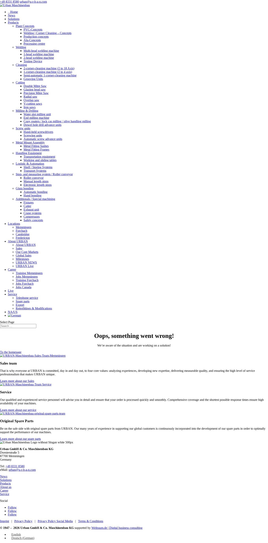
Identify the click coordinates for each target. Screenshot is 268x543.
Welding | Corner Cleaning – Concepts (47, 33)
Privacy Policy (23, 521)
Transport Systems (35, 170)
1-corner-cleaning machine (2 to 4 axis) (48, 72)
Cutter (27, 206)
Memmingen (23, 227)
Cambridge (22, 234)
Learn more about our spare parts (20, 438)
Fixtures (29, 202)
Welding (21, 47)
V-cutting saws (33, 103)
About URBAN (18, 241)
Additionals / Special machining (35, 199)
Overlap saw (31, 100)
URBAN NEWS (26, 262)
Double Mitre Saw (35, 86)
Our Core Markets (27, 252)
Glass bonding (25, 188)
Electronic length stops (38, 184)
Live (11, 290)
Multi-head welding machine (41, 50)
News (11, 15)
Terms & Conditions (90, 521)
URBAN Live (25, 266)
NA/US (12, 312)
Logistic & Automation (30, 163)
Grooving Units (33, 79)
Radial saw (30, 96)
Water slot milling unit (37, 114)
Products (13, 22)
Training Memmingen (29, 273)
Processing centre (34, 43)
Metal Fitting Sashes (36, 146)
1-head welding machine (39, 54)
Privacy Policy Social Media (55, 521)
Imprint (4, 521)
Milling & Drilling (27, 110)
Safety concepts (33, 220)
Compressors (32, 216)
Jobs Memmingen (27, 276)
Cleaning (21, 64)
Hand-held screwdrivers (38, 132)
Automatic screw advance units (43, 139)
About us (5, 487)
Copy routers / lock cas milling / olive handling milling (57, 121)
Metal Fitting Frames (36, 149)
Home (13, 12)
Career (12, 269)
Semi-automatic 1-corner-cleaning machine (50, 75)
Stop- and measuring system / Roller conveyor (44, 174)
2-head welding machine (39, 57)
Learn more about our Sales (17, 381)
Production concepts (36, 36)
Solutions (13, 19)
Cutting (20, 82)
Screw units (23, 128)
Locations (14, 223)
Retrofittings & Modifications (34, 308)
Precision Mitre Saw (36, 93)
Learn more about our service (18, 410)
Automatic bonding (35, 192)
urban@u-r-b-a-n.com (22, 469)
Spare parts (22, 301)
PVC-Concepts (33, 29)
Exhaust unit (31, 209)
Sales (19, 248)
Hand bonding (32, 195)
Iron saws (30, 107)
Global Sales (23, 255)
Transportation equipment (39, 156)
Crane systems (32, 213)
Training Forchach (27, 280)
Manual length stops (36, 181)
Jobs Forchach (25, 283)
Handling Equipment (29, 153)
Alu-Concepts (32, 40)
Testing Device (33, 61)
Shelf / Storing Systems (38, 167)
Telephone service (27, 297)
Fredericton (23, 237)
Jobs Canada (23, 287)
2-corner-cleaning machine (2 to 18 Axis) (49, 68)
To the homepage (10, 352)
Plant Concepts (25, 26)
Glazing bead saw (35, 89)
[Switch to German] (14, 315)
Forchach (21, 230)
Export (20, 305)
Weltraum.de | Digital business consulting (116, 527)
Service (12, 294)
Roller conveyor (34, 177)
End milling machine (36, 117)
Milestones (22, 259)
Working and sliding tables (40, 160)
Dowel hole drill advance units (42, 124)
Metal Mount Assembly (30, 142)
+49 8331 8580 (9, 1)
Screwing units (33, 135)
